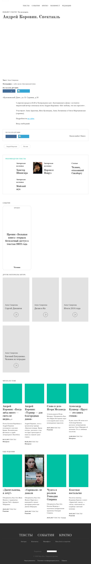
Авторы (23, 541)
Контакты (34, 541)
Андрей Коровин (11, 146)
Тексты (26, 6)
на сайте (30, 118)
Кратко (45, 6)
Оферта (64, 560)
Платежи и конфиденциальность (48, 560)
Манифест (55, 6)
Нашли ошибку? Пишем (77, 136)
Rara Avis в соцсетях (62, 541)
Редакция (66, 6)
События (36, 6)
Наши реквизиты (29, 560)
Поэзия (25, 146)
